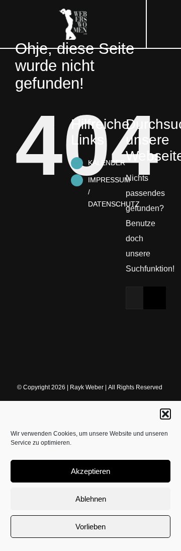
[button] (165, 414)
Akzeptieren (90, 471)
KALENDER (106, 163)
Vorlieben (90, 526)
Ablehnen (90, 499)
